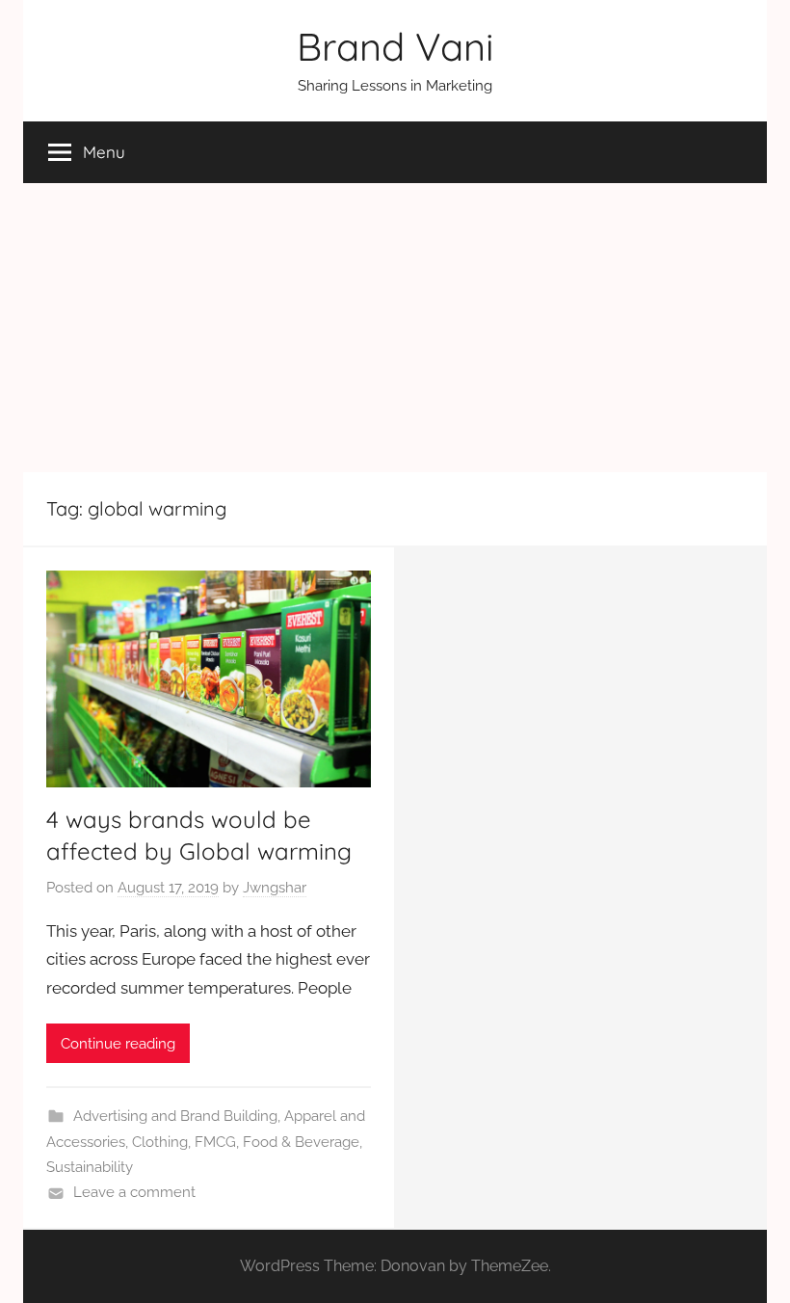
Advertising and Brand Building (175, 1116)
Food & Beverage (301, 1142)
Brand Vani (395, 46)
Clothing (160, 1142)
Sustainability (89, 1167)
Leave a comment (134, 1192)
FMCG (215, 1142)
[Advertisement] (395, 328)
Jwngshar (274, 887)
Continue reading (118, 1043)
